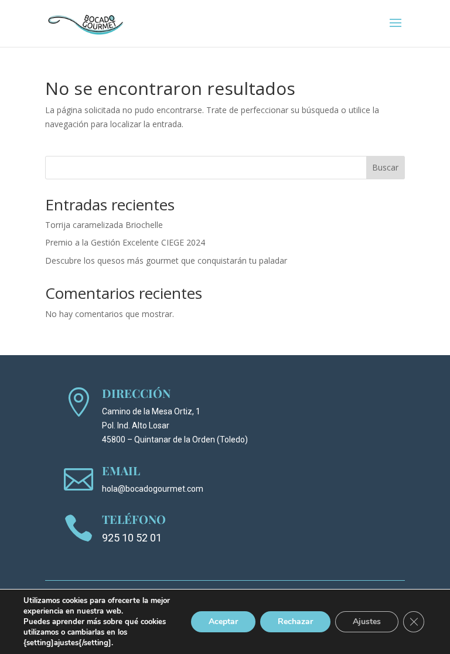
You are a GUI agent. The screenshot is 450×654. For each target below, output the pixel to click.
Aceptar (223, 621)
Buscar (385, 167)
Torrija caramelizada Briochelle (104, 224)
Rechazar (295, 621)
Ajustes (367, 621)
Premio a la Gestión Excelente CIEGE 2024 (125, 242)
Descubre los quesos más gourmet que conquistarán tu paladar (166, 260)
